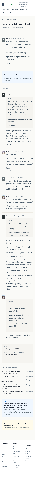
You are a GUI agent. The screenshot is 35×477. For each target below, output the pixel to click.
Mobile (21, 9)
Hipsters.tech (29, 461)
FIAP (26, 453)
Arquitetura (5, 466)
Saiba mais (16, 473)
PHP (3, 13)
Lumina (27, 451)
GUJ (3, 19)
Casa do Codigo (28, 457)
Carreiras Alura (16, 448)
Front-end (5, 451)
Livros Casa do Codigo (16, 466)
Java (3, 9)
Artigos (15, 453)
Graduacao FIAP (16, 457)
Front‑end (14, 9)
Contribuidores (25, 473)
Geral (8, 9)
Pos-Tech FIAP (16, 462)
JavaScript (5, 459)
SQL (26, 9)
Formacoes (16, 451)
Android (8, 13)
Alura (27, 449)
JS (29, 9)
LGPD (31, 473)
